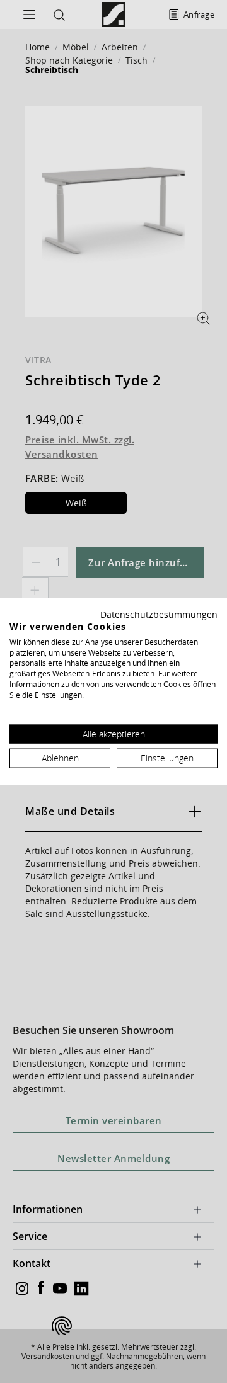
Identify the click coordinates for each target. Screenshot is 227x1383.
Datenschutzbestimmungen (159, 614)
